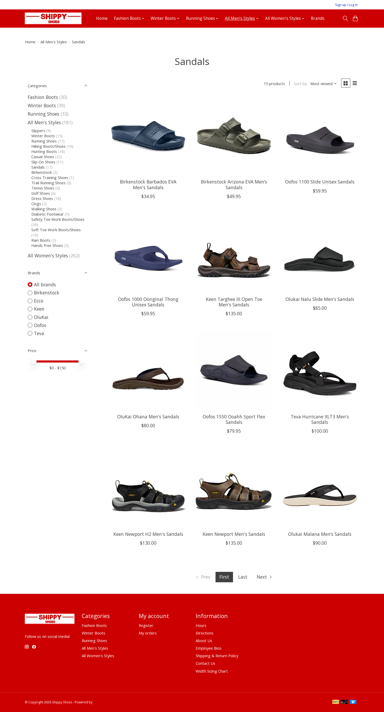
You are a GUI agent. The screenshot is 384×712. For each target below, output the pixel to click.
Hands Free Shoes (47, 245)
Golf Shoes (40, 193)
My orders (148, 633)
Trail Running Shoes (48, 182)
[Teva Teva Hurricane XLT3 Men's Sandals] (320, 370)
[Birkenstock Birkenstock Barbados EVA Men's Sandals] (148, 135)
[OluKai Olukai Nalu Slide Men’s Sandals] (320, 253)
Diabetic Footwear (47, 214)
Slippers (38, 130)
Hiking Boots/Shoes (48, 146)
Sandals (38, 167)
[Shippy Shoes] (53, 18)
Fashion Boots (43, 97)
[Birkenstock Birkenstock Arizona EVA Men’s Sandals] (234, 135)
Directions (204, 633)
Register (146, 625)
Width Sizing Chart (212, 671)
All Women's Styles (48, 255)
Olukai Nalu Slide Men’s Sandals (320, 299)
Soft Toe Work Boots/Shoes (56, 229)
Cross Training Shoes (49, 177)
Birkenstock (41, 172)
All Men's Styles (53, 41)
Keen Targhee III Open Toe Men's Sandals (234, 302)
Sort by (300, 83)
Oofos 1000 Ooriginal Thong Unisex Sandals (148, 302)
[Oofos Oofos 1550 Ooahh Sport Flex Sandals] (234, 370)
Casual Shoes (42, 156)
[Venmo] (353, 702)
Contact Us (205, 663)
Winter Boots (42, 105)
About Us (204, 640)
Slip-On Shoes (43, 161)
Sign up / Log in (346, 5)
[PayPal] (335, 702)
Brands (317, 18)
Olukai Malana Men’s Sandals (319, 534)
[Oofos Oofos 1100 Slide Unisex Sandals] (320, 135)
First (224, 577)
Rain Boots (40, 240)
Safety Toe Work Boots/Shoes (57, 219)
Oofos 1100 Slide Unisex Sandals (319, 182)
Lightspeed (101, 702)
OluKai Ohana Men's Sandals (148, 416)
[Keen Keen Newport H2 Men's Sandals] (148, 487)
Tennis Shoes (42, 188)
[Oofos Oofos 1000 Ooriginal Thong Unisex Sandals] (148, 253)
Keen (39, 309)
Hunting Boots (44, 151)
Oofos (40, 325)
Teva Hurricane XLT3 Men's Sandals (320, 419)
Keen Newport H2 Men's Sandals (148, 534)
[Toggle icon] (345, 18)
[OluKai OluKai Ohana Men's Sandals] (148, 370)
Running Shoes (43, 114)
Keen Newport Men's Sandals (234, 534)
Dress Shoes (42, 198)
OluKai (41, 317)
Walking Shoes (43, 208)
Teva (39, 333)
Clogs (36, 203)
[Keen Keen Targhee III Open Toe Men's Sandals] (234, 253)
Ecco (38, 301)
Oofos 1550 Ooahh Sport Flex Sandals (234, 419)
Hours (201, 625)
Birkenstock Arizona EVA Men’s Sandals (234, 184)
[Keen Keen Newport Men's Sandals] (234, 487)
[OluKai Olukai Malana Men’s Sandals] (320, 487)
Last (242, 577)
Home (102, 18)
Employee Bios (209, 648)
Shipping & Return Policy (217, 655)
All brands (45, 284)
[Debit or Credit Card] (344, 702)
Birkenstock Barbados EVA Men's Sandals (148, 184)
